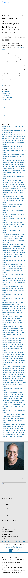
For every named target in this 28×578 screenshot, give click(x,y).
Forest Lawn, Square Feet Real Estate (13, 224)
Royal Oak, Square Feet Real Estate (12, 358)
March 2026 (5, 109)
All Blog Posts (6, 91)
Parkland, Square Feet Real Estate (12, 326)
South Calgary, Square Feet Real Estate (14, 382)
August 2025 (6, 115)
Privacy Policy (13, 546)
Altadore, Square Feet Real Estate (12, 134)
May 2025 (5, 117)
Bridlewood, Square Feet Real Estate (13, 154)
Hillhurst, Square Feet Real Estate (12, 254)
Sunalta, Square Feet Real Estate (12, 392)
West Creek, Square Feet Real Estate (13, 418)
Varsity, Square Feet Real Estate (11, 416)
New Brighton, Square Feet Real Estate (13, 308)
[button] (3, 541)
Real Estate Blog (7, 97)
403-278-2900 (10, 527)
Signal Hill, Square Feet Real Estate (12, 374)
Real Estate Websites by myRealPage (14, 547)
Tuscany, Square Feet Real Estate (12, 402)
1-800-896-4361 (12, 529)
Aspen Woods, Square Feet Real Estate (13, 138)
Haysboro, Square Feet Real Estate (12, 250)
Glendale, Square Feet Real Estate (12, 238)
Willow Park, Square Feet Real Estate (13, 432)
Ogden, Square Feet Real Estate (11, 318)
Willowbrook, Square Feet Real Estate (13, 434)
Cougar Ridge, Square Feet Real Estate (13, 186)
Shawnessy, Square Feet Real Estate (13, 372)
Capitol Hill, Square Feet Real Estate (13, 160)
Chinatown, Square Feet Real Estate (13, 168)
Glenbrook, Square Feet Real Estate (12, 236)
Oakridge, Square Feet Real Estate (12, 316)
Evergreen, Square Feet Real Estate (12, 222)
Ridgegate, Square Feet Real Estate (12, 346)
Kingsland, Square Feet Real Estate (12, 268)
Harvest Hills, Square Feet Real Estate (13, 246)
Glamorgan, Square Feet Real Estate (13, 234)
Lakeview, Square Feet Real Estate (12, 278)
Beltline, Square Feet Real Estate (12, 146)
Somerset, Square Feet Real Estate (12, 380)
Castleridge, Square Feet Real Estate (13, 162)
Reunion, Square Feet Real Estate (12, 342)
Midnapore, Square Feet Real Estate (13, 302)
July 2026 (5, 107)
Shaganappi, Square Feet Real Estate (13, 368)
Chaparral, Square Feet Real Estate (12, 164)
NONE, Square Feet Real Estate (11, 310)
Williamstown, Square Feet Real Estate (13, 430)
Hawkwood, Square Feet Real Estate (13, 248)
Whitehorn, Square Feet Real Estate (12, 428)
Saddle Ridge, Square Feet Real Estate (13, 360)
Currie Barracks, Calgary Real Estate (13, 198)
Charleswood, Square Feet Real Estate (13, 166)
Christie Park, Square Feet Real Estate (13, 170)
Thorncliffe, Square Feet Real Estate (13, 400)
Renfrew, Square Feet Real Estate (12, 340)
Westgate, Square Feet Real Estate (16, 37)
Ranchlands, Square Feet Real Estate (13, 338)
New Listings (6, 93)
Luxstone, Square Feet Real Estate (12, 286)
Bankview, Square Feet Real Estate (12, 140)
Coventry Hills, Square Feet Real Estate (14, 188)
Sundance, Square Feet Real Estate (12, 394)
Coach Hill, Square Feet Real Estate (12, 182)
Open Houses (6, 95)
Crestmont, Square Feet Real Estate (13, 196)
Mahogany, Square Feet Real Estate (12, 288)
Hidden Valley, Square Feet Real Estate (13, 252)
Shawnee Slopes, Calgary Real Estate (13, 370)
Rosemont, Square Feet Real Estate (12, 356)
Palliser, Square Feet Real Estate (12, 320)
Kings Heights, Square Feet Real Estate (13, 266)
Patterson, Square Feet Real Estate (12, 328)
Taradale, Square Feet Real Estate (12, 398)
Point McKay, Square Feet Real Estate (13, 332)
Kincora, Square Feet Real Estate (12, 264)
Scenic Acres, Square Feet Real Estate (13, 366)
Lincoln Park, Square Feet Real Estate (13, 280)
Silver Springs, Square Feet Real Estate (14, 376)
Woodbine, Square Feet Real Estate (12, 436)
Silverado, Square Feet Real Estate (12, 378)
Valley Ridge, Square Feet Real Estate (13, 414)
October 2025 (6, 111)
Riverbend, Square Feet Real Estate (12, 352)
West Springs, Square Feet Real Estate (13, 424)
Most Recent (6, 105)
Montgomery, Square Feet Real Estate (13, 306)
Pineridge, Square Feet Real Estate (12, 330)
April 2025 (5, 119)
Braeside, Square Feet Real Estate (12, 148)
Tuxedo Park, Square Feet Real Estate (13, 404)
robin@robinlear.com (8, 531)
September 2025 (7, 113)
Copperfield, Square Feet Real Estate (13, 184)
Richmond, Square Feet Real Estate (12, 344)
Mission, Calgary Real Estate (10, 304)
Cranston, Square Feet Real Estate (12, 190)
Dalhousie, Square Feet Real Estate (12, 204)
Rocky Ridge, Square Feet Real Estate (13, 354)
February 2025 (6, 121)
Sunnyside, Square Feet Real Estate (12, 396)
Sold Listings (6, 99)
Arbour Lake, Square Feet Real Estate (13, 136)
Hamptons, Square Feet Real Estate (12, 244)
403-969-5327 (14, 478)
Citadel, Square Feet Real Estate (11, 180)
